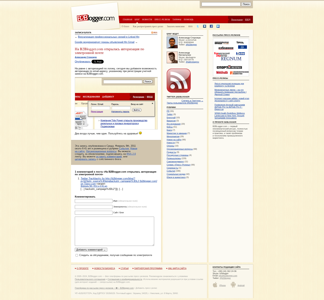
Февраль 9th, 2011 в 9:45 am (94, 186)
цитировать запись (85, 159)
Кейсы (170, 127)
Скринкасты (172, 168)
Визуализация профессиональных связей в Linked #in (108, 36)
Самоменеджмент (175, 161)
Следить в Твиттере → (192, 101)
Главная (127, 19)
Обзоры (170, 146)
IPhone (222, 285)
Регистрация (237, 19)
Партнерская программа (148, 268)
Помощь (188, 19)
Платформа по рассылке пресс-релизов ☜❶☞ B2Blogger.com (104, 288)
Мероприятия (173, 136)
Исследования (174, 124)
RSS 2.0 (131, 154)
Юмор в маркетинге (176, 177)
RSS (190, 26)
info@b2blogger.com (228, 276)
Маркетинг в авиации (177, 133)
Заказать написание (176, 26)
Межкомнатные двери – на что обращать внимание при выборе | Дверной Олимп (230, 92)
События (124, 148)
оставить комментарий (109, 156)
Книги (169, 130)
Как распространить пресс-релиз (148, 26)
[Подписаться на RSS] (179, 93)
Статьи (125, 268)
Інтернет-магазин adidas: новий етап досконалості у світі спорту (231, 99)
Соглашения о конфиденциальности (125, 279)
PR (168, 111)
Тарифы (176, 19)
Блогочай (171, 117)
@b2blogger (191, 44)
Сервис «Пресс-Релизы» (178, 165)
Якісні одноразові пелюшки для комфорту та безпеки (229, 84)
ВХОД (247, 19)
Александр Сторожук (86, 57)
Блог (137, 19)
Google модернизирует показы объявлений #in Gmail (104, 42)
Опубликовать (83, 61)
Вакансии (171, 121)
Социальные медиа (176, 174)
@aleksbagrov (192, 62)
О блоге (125, 26)
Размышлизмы (174, 158)
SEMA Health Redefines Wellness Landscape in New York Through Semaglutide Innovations (229, 115)
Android (241, 285)
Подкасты (171, 152)
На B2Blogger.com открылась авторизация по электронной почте (109, 50)
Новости (147, 19)
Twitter (170, 114)
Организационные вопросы (101, 151)
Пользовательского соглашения (90, 279)
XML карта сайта (177, 268)
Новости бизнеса (104, 268)
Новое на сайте (174, 139)
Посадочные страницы (177, 155)
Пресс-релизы (162, 19)
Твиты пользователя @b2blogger (182, 103)
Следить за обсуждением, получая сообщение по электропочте (115, 255)
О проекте (82, 268)
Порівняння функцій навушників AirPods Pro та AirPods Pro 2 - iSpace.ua (229, 107)
